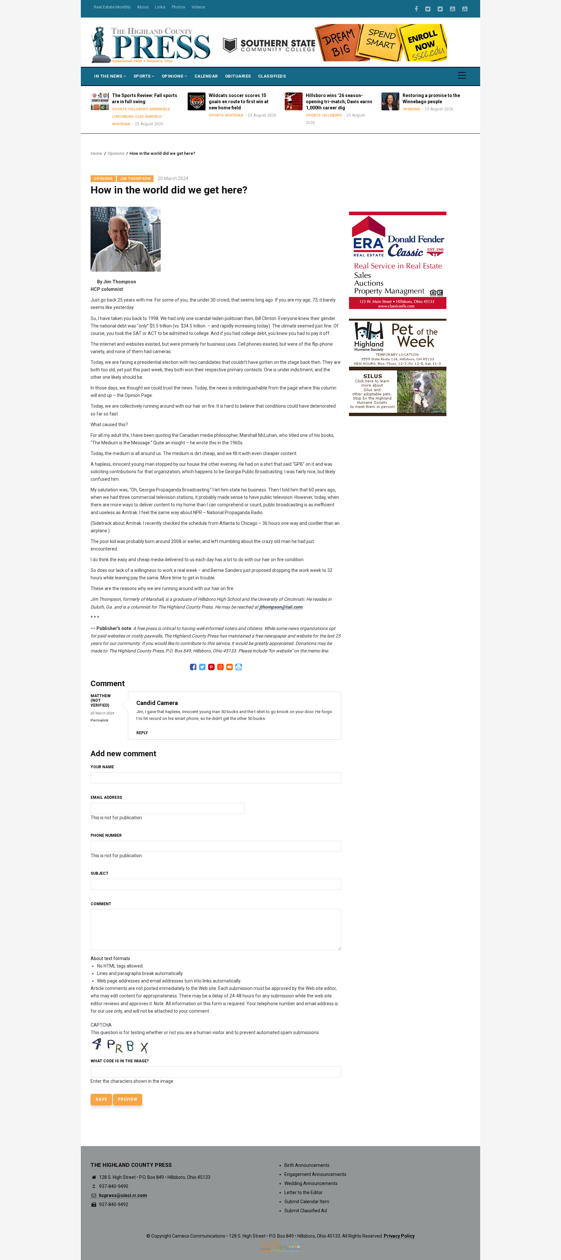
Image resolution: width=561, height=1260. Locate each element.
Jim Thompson (135, 179)
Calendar (206, 76)
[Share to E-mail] (229, 667)
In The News (108, 76)
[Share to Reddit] (220, 667)
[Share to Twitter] (202, 667)
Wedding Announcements (311, 1183)
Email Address (106, 797)
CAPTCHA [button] (101, 1025)
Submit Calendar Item (306, 1201)
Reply (142, 733)
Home (96, 153)
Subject (99, 873)
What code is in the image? (120, 1061)
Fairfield (146, 117)
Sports (142, 76)
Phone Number (106, 835)
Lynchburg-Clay (121, 117)
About (143, 7)
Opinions (173, 76)
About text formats (110, 958)
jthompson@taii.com (280, 607)
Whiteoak (114, 124)
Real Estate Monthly (112, 7)
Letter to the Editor (303, 1192)
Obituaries (238, 76)
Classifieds (272, 76)
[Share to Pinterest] (211, 667)
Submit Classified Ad (305, 1210)
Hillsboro (131, 109)
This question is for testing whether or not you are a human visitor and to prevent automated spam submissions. (205, 1053)
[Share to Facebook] (193, 667)
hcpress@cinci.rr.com (122, 1195)
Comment (101, 904)
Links (160, 7)
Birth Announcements (307, 1165)
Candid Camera (157, 702)
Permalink (99, 720)
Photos (178, 7)
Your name (102, 767)
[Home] (151, 44)
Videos (198, 7)
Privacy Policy (399, 1236)
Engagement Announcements (315, 1174)
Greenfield (152, 109)
